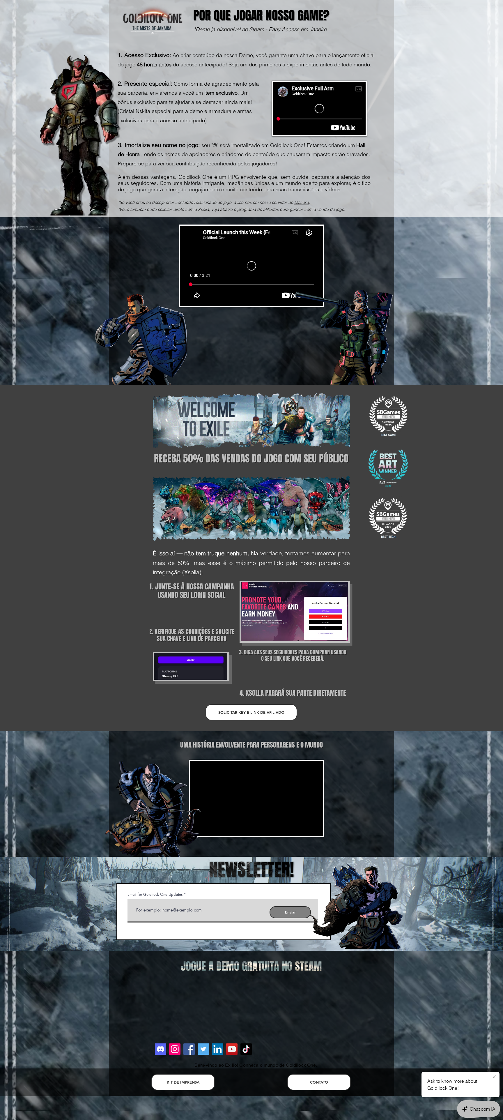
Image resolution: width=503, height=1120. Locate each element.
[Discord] (160, 1049)
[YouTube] (232, 1049)
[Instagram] (174, 1049)
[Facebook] (189, 1049)
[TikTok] (246, 1049)
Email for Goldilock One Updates (155, 894)
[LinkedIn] (217, 1049)
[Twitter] (203, 1049)
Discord (301, 202)
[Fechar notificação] (494, 1077)
